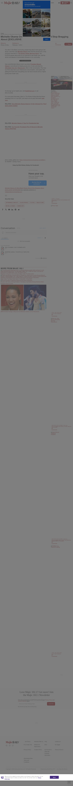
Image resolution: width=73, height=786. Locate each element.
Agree (54, 777)
